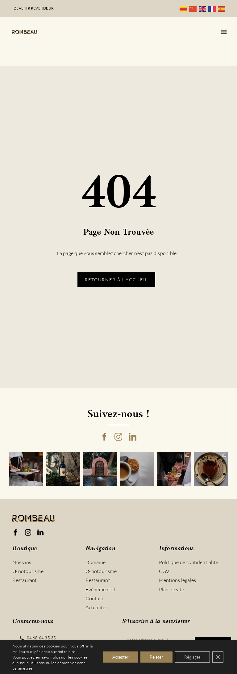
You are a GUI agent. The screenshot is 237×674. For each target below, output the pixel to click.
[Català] (184, 8)
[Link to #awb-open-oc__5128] (224, 32)
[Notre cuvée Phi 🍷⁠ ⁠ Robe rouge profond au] (63, 469)
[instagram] (118, 437)
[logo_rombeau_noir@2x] (24, 32)
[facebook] (104, 437)
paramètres (22, 668)
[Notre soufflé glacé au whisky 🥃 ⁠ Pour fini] (211, 469)
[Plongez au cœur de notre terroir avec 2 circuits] (174, 469)
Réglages (192, 656)
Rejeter (156, 656)
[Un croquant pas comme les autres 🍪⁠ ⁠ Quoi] (137, 469)
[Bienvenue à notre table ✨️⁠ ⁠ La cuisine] (26, 469)
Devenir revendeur (34, 8)
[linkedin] (132, 437)
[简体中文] (194, 8)
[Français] (213, 8)
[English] (203, 8)
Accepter (120, 656)
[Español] (222, 8)
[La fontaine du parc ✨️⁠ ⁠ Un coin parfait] (100, 469)
